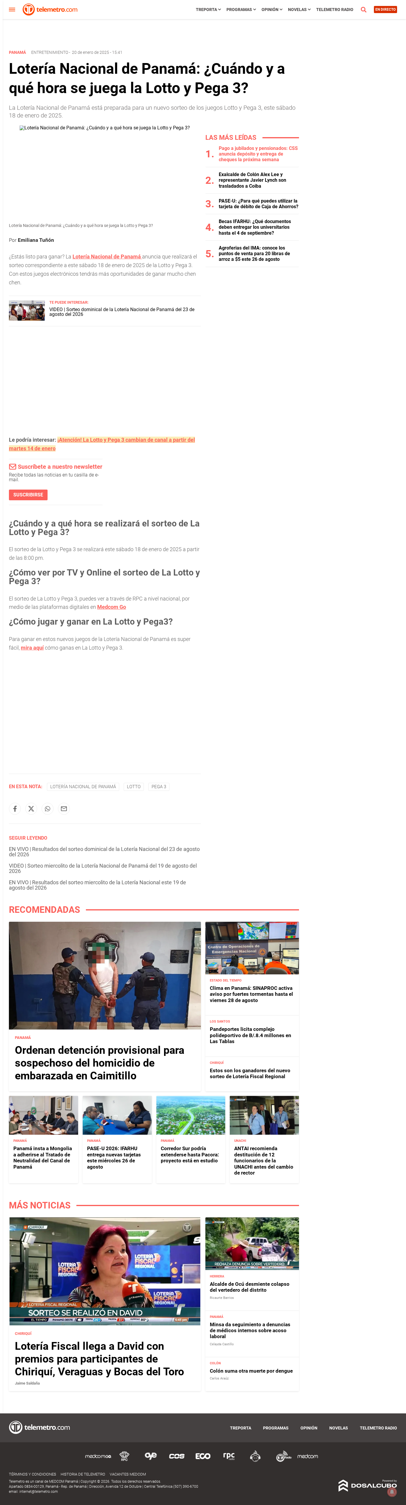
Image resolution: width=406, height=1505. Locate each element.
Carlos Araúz (219, 1378)
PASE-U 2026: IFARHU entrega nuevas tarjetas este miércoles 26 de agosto (114, 1157)
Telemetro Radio (334, 9)
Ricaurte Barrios (222, 1298)
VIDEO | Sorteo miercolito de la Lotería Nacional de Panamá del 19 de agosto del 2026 (103, 868)
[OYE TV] (151, 1461)
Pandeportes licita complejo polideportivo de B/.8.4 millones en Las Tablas (250, 1035)
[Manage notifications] (392, 1492)
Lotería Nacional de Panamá (107, 256)
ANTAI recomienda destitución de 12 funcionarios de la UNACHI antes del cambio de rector (263, 1160)
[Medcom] (308, 1461)
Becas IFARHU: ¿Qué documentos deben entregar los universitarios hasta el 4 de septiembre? (255, 227)
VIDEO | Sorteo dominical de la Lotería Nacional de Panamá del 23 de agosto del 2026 (121, 312)
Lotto (134, 786)
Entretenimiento (49, 52)
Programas (239, 9)
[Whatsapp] (48, 809)
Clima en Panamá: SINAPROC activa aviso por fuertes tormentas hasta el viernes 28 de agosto (251, 994)
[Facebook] (15, 809)
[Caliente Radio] (255, 1461)
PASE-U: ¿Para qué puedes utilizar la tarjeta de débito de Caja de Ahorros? (258, 203)
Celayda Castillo (222, 1344)
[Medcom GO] (98, 1461)
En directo (385, 9)
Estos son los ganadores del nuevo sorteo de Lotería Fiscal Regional (250, 1073)
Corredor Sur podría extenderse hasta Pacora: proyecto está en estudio (190, 1154)
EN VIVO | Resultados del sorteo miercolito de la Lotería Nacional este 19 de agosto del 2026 (97, 885)
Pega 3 (159, 786)
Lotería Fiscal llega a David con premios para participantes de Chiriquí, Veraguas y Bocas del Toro (99, 1359)
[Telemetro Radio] (281, 1461)
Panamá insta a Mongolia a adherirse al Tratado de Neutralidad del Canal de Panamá (42, 1157)
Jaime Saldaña (27, 1383)
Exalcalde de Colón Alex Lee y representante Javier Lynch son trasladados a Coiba (252, 180)
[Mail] (64, 809)
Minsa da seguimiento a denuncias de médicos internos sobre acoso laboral (250, 1330)
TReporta (206, 9)
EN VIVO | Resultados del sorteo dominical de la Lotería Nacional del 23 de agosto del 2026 (104, 851)
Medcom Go (111, 607)
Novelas (297, 9)
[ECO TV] (203, 1461)
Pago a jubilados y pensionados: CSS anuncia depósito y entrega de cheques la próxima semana (258, 153)
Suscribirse (28, 495)
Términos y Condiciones (32, 1474)
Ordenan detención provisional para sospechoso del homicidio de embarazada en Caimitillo (99, 1063)
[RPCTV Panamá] (124, 1461)
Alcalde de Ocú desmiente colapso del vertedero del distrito (249, 1287)
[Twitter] (31, 809)
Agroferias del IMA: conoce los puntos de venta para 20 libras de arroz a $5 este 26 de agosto (254, 253)
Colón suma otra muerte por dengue (251, 1371)
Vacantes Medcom (128, 1474)
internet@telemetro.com (38, 1492)
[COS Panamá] (177, 1461)
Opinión (270, 9)
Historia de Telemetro (83, 1474)
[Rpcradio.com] (229, 1461)
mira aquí (32, 648)
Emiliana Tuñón (36, 240)
